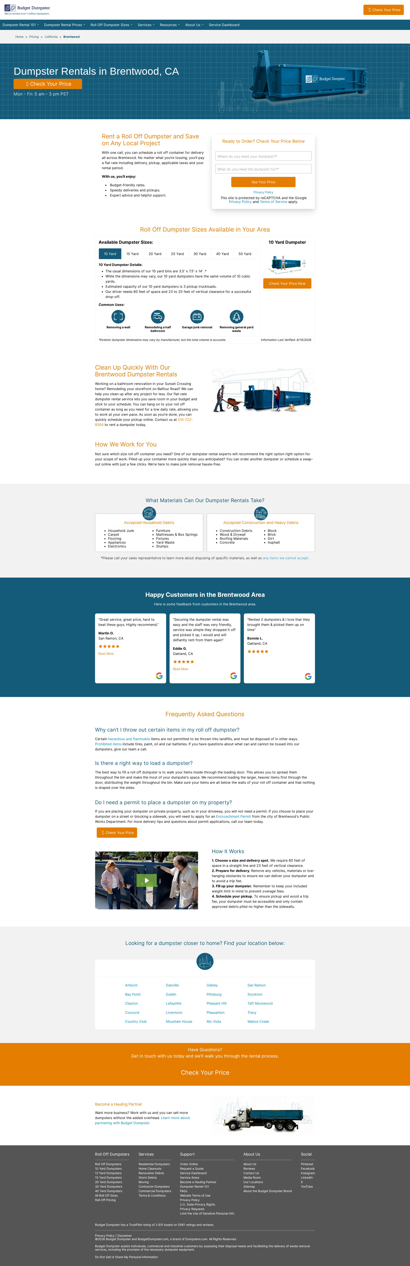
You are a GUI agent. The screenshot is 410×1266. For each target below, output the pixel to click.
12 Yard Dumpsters (108, 1173)
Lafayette (173, 1003)
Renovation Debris (151, 1173)
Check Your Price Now (287, 283)
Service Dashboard (224, 25)
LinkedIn (307, 1177)
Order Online (189, 1164)
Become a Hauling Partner (198, 1182)
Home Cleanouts (150, 1168)
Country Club (136, 1021)
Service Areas (189, 1177)
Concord (132, 1012)
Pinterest (307, 1164)
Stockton (254, 994)
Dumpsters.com (196, 1239)
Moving (144, 1182)
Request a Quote (192, 1168)
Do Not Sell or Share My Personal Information (126, 1257)
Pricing (34, 36)
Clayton (131, 1003)
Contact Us (251, 1173)
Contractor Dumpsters (154, 1186)
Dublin (171, 994)
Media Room (252, 1177)
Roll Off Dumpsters (108, 1164)
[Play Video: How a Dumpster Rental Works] (146, 880)
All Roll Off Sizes (106, 1195)
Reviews (249, 1168)
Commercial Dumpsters (155, 1191)
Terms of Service (273, 202)
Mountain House (179, 1021)
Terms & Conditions (152, 1195)
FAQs (183, 1191)
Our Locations (253, 1182)
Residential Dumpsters (154, 1164)
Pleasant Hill (217, 1003)
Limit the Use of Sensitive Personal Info (207, 1213)
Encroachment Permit (233, 816)
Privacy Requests (192, 1209)
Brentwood (71, 36)
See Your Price (263, 182)
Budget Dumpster (118, 1239)
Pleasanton (215, 1012)
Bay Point (133, 994)
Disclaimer (124, 1235)
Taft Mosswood (260, 1003)
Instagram (308, 1173)
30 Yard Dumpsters (108, 1186)
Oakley (212, 985)
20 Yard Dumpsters (108, 1182)
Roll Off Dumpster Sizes (110, 25)
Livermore (174, 1012)
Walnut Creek (258, 1021)
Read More (106, 653)
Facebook (308, 1168)
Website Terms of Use (195, 1195)
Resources (168, 25)
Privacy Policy (263, 192)
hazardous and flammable (129, 739)
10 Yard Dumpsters (108, 1168)
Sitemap (249, 1186)
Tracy (251, 1012)
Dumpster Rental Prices (63, 25)
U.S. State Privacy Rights (197, 1204)
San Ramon (256, 985)
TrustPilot (135, 1224)
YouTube (307, 1186)
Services (144, 25)
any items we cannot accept (285, 558)
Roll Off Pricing (105, 1200)
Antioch (131, 985)
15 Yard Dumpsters (108, 1177)
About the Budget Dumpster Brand (267, 1191)
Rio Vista (214, 1021)
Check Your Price (386, 10)
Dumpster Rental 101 (19, 25)
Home (19, 36)
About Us (192, 25)
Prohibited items (108, 744)
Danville (172, 985)
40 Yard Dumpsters (108, 1191)
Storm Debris (148, 1177)
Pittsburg (214, 994)
